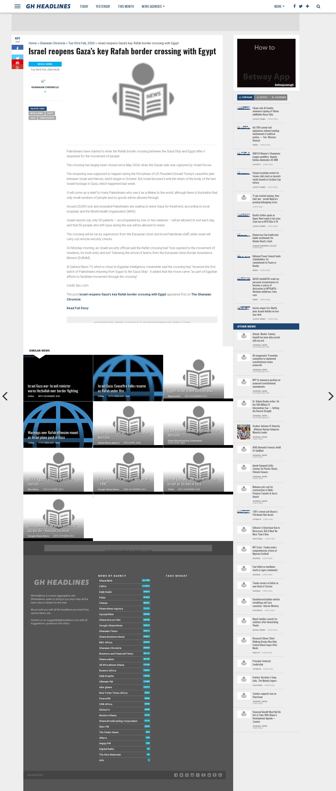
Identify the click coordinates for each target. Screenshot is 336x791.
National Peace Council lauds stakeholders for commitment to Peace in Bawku (267, 261)
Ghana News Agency (111, 608)
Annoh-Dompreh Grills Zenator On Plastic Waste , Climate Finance (265, 469)
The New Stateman (110, 754)
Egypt (50, 113)
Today (84, 6)
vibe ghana (105, 687)
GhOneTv (104, 709)
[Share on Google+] (17, 66)
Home (33, 43)
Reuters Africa (107, 670)
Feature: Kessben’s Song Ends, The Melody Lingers (265, 679)
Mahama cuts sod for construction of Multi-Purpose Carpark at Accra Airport (265, 491)
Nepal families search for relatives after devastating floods (265, 622)
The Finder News (109, 732)
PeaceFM (104, 698)
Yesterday (103, 6)
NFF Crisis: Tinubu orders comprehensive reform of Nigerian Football (265, 551)
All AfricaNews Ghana (111, 664)
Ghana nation (106, 659)
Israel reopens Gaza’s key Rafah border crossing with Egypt (123, 294)
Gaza (33, 118)
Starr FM (104, 726)
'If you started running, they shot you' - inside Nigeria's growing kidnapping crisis (266, 199)
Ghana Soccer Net (109, 619)
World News (37, 113)
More (278, 6)
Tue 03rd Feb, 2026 (81, 43)
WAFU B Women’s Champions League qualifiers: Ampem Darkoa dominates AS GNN (266, 157)
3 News (103, 603)
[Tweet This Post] (17, 57)
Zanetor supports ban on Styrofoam (264, 695)
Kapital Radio (106, 749)
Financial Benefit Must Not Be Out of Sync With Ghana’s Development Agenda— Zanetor (267, 716)
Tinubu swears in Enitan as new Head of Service (265, 585)
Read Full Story (77, 308)
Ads (101, 760)
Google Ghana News (110, 625)
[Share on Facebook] (17, 47)
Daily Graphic (106, 676)
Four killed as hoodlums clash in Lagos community (265, 568)
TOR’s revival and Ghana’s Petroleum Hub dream (265, 513)
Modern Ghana (107, 715)
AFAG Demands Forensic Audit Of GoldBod (267, 449)
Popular (247, 97)
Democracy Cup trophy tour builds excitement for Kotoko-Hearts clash (266, 238)
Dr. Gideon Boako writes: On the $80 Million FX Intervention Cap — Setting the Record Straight (266, 406)
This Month (126, 6)
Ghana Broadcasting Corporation (118, 721)
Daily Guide (105, 591)
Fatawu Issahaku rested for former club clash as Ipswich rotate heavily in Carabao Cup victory (267, 177)
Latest (263, 97)
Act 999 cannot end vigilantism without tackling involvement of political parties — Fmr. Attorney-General (266, 134)
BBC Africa (105, 642)
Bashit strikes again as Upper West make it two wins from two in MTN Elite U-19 (267, 218)
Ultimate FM (106, 681)
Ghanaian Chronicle (52, 43)
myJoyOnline (106, 614)
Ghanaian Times (108, 631)
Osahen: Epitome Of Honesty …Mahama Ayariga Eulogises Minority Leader (266, 429)
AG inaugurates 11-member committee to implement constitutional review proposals (265, 360)
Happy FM (105, 743)
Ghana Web (105, 580)
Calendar (280, 97)
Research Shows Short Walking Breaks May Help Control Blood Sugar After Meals (265, 643)
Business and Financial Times (116, 653)
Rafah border (47, 118)
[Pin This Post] (17, 61)
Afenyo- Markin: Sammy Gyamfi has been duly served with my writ (266, 337)
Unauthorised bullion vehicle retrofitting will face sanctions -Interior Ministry (266, 603)
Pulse (102, 597)
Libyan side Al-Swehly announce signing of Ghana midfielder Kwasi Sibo (266, 111)
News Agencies (152, 6)
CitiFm (102, 586)
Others (103, 737)
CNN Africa (105, 704)
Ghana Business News (112, 636)
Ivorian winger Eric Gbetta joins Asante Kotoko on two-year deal (266, 311)
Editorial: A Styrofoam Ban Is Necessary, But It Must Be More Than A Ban (266, 531)
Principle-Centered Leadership (262, 663)
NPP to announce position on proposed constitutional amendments (266, 383)
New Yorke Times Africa (113, 692)
